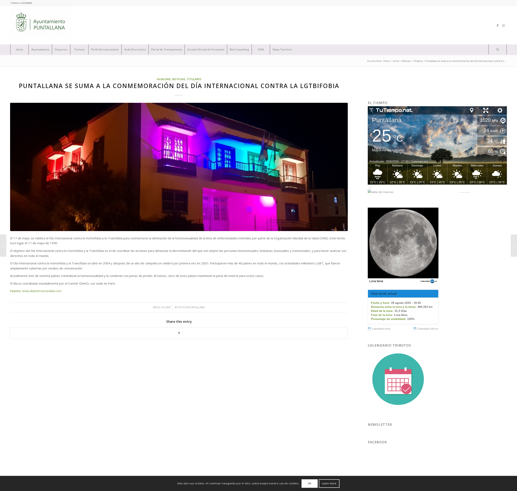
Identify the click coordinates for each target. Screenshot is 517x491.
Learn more (329, 483)
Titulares (194, 79)
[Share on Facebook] (179, 333)
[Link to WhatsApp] (504, 25)
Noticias (178, 79)
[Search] (498, 49)
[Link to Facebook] (498, 25)
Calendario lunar (381, 328)
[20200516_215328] (179, 167)
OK (309, 483)
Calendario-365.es (427, 328)
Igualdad (164, 79)
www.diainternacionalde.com (41, 291)
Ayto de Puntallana (192, 307)
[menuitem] (19, 49)
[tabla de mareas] (413, 192)
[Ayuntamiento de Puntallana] (40, 25)
